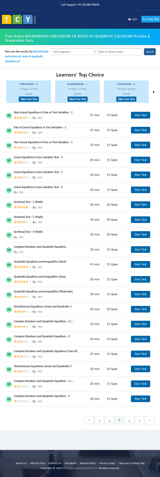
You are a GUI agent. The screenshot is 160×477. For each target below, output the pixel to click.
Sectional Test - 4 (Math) (28, 232)
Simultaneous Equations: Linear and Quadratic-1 (43, 306)
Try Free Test (150, 19)
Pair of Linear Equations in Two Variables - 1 (40, 127)
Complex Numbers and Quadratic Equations (40, 247)
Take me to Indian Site (131, 463)
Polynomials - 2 (29, 84)
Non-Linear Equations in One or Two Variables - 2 (43, 112)
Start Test (141, 115)
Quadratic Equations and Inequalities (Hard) (40, 261)
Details (28, 93)
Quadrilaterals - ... (77, 84)
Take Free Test (28, 99)
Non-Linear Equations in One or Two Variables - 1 (43, 142)
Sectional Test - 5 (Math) (28, 217)
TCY (40, 118)
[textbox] (120, 51)
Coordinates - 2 (126, 84)
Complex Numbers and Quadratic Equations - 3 (42, 396)
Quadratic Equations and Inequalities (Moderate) (43, 291)
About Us (21, 463)
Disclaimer (70, 463)
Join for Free (37, 463)
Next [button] (155, 87)
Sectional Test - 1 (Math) (28, 202)
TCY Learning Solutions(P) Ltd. (80, 468)
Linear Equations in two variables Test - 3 (38, 157)
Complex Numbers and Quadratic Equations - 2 (42, 336)
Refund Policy (88, 463)
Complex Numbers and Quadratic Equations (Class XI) (46, 351)
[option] (28, 91)
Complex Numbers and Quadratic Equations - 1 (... (44, 381)
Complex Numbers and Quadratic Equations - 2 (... (44, 321)
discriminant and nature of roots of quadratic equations (26, 56)
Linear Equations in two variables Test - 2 (38, 187)
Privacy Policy (107, 463)
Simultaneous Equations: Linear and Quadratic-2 (43, 366)
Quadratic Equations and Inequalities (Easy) (40, 276)
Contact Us (54, 463)
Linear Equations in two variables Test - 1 (38, 172)
